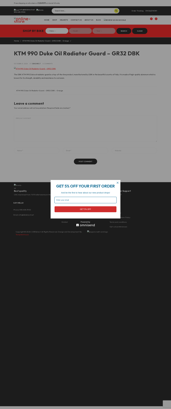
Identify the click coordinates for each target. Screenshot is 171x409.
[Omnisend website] (85, 223)
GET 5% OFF (85, 209)
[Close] (117, 183)
